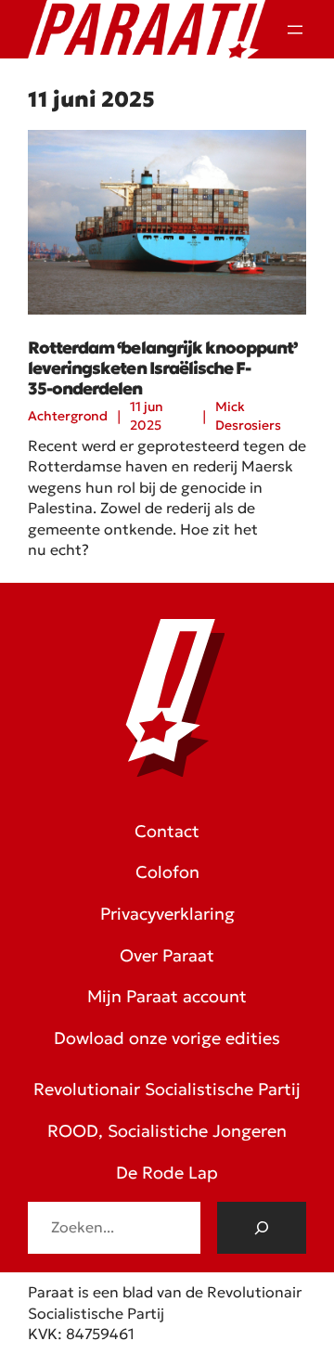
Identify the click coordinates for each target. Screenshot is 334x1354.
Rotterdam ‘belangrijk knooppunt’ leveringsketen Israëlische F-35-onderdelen (162, 368)
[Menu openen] (295, 30)
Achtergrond (68, 415)
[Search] (261, 1228)
